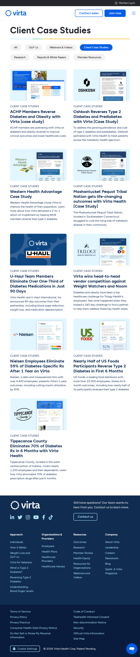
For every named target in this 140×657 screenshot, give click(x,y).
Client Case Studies (96, 47)
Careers (110, 553)
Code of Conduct (84, 611)
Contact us (85, 517)
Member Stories (83, 553)
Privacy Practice (20, 622)
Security (78, 628)
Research (20, 57)
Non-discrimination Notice (89, 622)
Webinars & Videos (61, 47)
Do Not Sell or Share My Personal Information (30, 635)
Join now (115, 13)
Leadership (111, 547)
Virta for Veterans (21, 562)
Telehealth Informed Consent (91, 617)
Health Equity (81, 558)
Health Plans (49, 551)
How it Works (18, 547)
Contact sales (89, 13)
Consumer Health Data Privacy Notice (33, 628)
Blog (108, 563)
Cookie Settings (25, 648)
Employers (48, 546)
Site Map (79, 638)
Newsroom (111, 558)
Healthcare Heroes (53, 566)
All (15, 47)
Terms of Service (20, 611)
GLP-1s (33, 47)
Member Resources (89, 57)
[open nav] (133, 13)
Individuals (16, 542)
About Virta (112, 542)
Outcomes (79, 542)
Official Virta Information (88, 633)
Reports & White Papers (51, 57)
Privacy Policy (18, 617)
